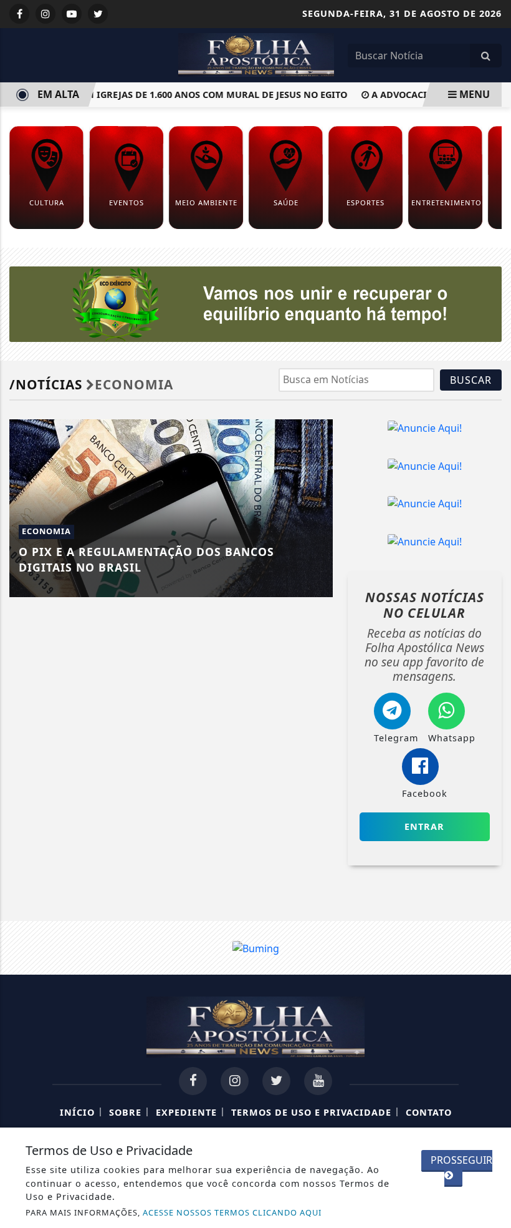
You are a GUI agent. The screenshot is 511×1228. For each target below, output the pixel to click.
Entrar (424, 826)
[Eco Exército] (255, 303)
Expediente (186, 1112)
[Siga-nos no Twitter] (276, 1081)
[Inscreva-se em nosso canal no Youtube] (318, 1081)
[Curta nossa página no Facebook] (193, 1081)
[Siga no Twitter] (98, 14)
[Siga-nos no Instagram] (235, 1081)
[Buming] (255, 947)
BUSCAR (471, 380)
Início (77, 1112)
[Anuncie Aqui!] (425, 427)
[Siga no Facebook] (19, 14)
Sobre (125, 1112)
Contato (429, 1112)
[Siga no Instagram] (45, 14)
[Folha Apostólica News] (256, 54)
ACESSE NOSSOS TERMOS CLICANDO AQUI (232, 1212)
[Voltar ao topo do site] (492, 675)
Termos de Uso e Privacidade (311, 1112)
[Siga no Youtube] (72, 14)
